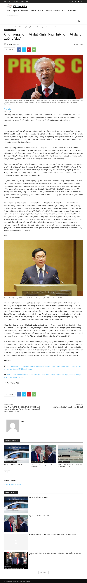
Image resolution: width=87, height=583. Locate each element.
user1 (10, 44)
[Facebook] (70, 1)
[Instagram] (73, 1)
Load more (43, 572)
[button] (78, 21)
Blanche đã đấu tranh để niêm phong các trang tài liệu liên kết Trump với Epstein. (52, 534)
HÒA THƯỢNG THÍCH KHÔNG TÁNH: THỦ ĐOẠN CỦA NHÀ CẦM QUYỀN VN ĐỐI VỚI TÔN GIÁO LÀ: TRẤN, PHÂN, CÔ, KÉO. (22, 409)
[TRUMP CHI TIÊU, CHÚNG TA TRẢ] (16, 454)
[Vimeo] (78, 1)
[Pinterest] (29, 49)
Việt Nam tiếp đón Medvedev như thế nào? (68, 407)
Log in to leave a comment (13, 484)
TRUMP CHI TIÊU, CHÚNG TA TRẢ (13, 465)
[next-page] (9, 471)
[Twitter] (75, 1)
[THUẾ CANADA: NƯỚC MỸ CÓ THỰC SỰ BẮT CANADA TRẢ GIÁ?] (70, 454)
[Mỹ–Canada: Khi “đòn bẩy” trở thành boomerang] (43, 454)
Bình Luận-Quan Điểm (15, 27)
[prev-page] (5, 471)
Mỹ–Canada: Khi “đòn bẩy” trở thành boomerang (43, 516)
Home (6, 27)
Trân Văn (7, 109)
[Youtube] (81, 1)
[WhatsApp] (34, 49)
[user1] (5, 44)
